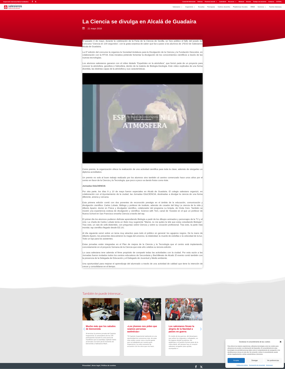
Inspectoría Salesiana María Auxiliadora (15, 2)
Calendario (222, 1)
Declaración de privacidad (257, 365)
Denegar (254, 360)
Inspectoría (189, 7)
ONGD (252, 7)
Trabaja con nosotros (259, 1)
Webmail (241, 1)
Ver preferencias (273, 360)
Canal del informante (188, 1)
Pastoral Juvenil (210, 1)
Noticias (200, 1)
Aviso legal (96, 365)
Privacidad (86, 365)
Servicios (261, 7)
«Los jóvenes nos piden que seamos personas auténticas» (101, 327)
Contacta (271, 1)
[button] (280, 342)
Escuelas (201, 7)
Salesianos (176, 7)
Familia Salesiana (275, 7)
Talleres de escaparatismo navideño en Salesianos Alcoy (184, 327)
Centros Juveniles (224, 7)
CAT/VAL (279, 1)
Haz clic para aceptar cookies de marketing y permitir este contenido (142, 118)
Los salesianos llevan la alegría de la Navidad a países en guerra (142, 327)
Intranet (248, 1)
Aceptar (236, 360)
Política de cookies (242, 365)
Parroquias (211, 7)
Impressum (269, 365)
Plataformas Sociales (240, 7)
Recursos (231, 1)
